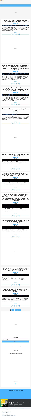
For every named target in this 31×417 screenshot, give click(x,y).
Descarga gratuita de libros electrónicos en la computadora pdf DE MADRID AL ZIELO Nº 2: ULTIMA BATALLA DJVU (15, 89)
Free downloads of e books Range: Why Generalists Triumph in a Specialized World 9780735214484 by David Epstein (15, 174)
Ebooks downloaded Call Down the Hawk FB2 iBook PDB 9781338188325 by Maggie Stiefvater (15, 221)
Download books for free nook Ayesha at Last (15, 109)
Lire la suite (15, 32)
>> (20, 309)
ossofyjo (14, 346)
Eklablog (21, 390)
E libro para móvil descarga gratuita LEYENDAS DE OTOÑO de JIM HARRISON (15, 21)
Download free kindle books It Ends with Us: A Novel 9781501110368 (15, 155)
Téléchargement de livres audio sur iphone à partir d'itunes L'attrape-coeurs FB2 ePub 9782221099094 (15, 269)
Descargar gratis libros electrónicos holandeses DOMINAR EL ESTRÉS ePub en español (15, 290)
